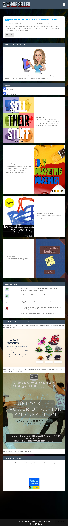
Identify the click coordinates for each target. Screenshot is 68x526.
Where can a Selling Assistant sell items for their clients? (38, 313)
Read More (9, 35)
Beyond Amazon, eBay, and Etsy (45, 213)
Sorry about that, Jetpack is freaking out (18, 451)
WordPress (47, 521)
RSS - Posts (9, 89)
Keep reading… (44, 78)
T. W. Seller (9, 23)
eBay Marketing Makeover (13, 164)
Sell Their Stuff (40, 117)
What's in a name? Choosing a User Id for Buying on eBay (38, 295)
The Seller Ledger (10, 256)
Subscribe (60, 522)
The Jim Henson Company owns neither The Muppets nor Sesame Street (31, 20)
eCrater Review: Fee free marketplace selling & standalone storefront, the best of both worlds (39, 289)
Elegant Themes (30, 521)
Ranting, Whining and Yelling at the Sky (29, 23)
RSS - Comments (11, 94)
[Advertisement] (34, 505)
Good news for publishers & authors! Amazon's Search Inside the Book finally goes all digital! (41, 308)
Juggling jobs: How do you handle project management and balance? (39, 301)
